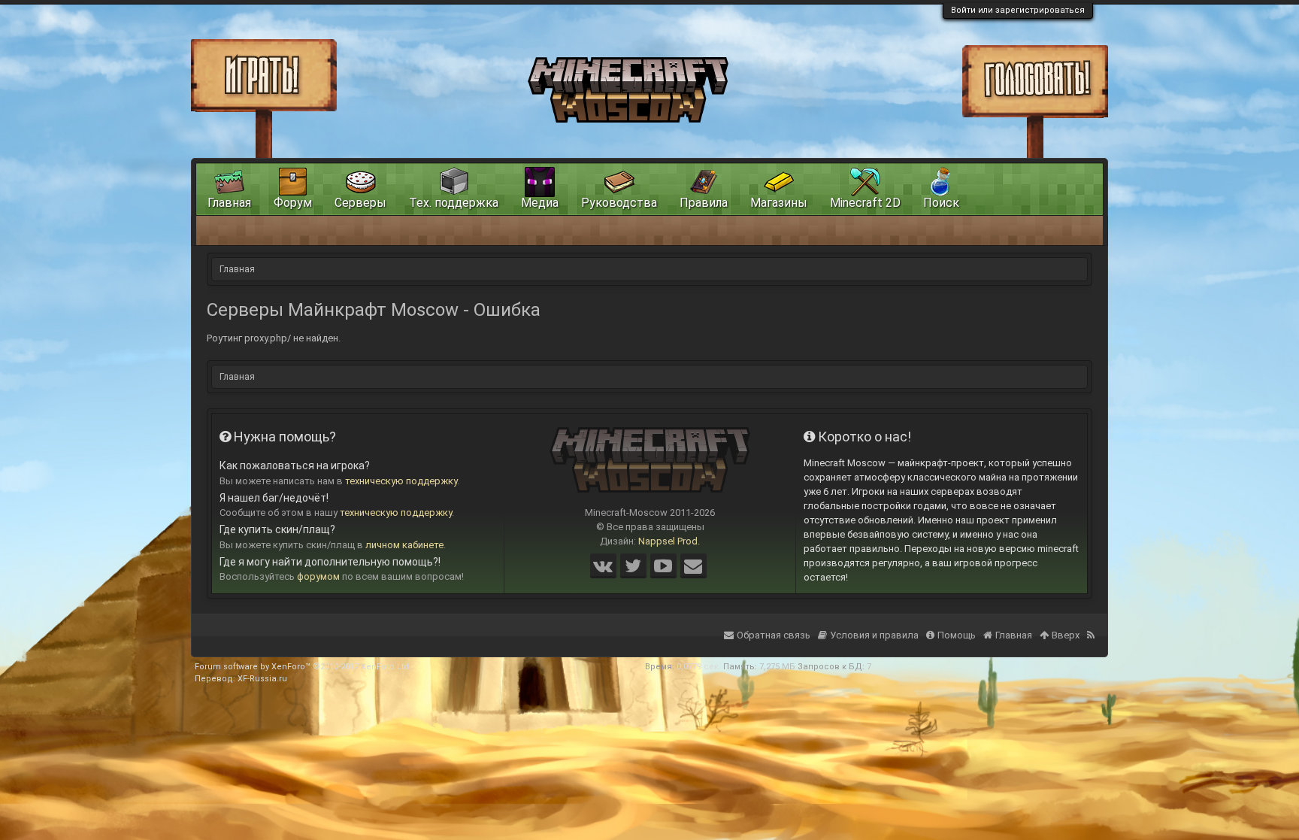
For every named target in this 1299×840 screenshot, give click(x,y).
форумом (318, 576)
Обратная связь (773, 635)
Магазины (778, 203)
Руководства (619, 203)
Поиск (941, 203)
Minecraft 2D (865, 203)
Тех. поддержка (453, 203)
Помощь (956, 635)
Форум (293, 203)
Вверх (1065, 635)
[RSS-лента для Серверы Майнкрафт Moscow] (1092, 625)
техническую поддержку (401, 481)
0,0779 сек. (699, 667)
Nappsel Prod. (669, 541)
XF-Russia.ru (262, 679)
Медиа (540, 203)
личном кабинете (404, 544)
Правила (704, 203)
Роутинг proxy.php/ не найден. (274, 338)
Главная (229, 203)
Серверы (360, 203)
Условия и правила (874, 635)
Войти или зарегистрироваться (1018, 10)
